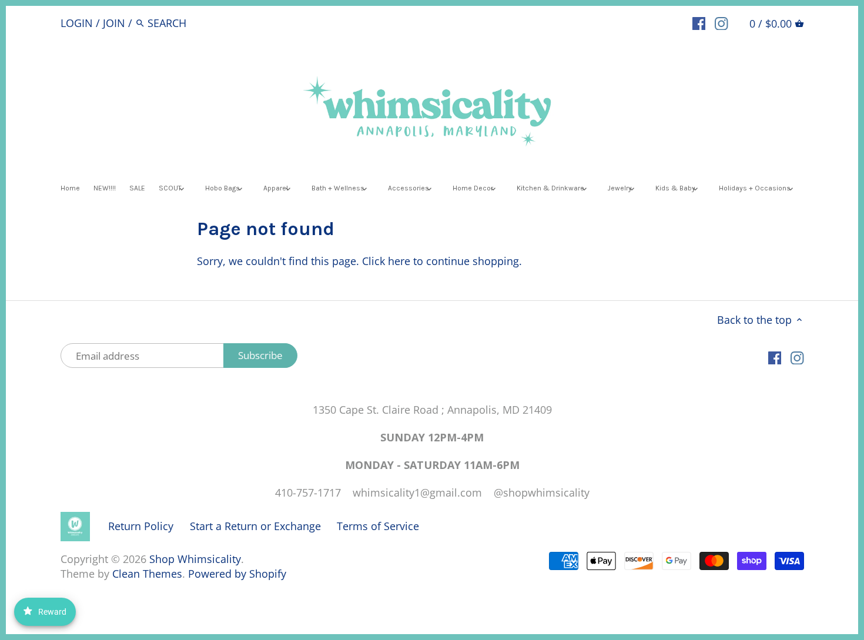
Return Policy (140, 526)
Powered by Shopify (237, 574)
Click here (386, 261)
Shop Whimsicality (195, 559)
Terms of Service (378, 526)
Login (77, 23)
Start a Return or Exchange (255, 526)
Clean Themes (147, 574)
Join (114, 23)
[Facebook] (699, 22)
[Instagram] (721, 22)
